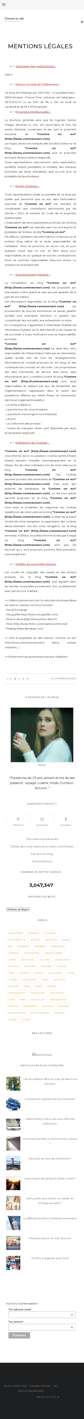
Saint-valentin (39, 1013)
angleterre (15, 933)
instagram (42, 825)
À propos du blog (42, 853)
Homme (12, 979)
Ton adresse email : (40, 1309)
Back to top (47, 1397)
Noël (23, 999)
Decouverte (62, 959)
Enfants (13, 966)
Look (26, 986)
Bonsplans (58, 946)
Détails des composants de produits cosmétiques (42, 846)
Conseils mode (53, 953)
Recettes (47, 1006)
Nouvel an (37, 999)
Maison (51, 986)
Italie (45, 979)
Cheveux (13, 953)
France (24, 973)
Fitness (61, 966)
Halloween (55, 973)
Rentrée (63, 1006)
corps (12, 959)
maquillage (38, 993)
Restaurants (16, 1013)
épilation (30, 966)
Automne (49, 933)
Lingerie (13, 986)
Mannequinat (16, 993)
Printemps (30, 1006)
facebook (65, 825)
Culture (45, 959)
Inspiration (29, 979)
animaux (33, 933)
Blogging (23, 946)
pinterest (18, 825)
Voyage (26, 1019)
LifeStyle (59, 979)
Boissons (40, 946)
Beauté (35, 939)
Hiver (71, 973)
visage (12, 1019)
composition (31, 953)
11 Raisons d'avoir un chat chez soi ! (50, 1238)
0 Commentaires (63, 678)
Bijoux (66, 939)
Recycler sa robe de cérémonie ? (50, 1158)
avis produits (16, 939)
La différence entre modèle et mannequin (50, 1218)
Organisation (58, 999)
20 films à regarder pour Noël (50, 1258)
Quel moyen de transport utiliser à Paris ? (50, 1178)
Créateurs (27, 959)
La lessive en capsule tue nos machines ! (50, 1098)
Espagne (46, 966)
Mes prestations (42, 861)
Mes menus (57, 993)
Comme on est (40, 1385)
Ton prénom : (40, 1321)
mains (38, 986)
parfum (13, 1006)
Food (11, 973)
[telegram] (15, 679)
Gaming (38, 973)
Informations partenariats (42, 839)
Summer (59, 1013)
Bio (10, 946)
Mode (11, 999)
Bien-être (51, 939)
